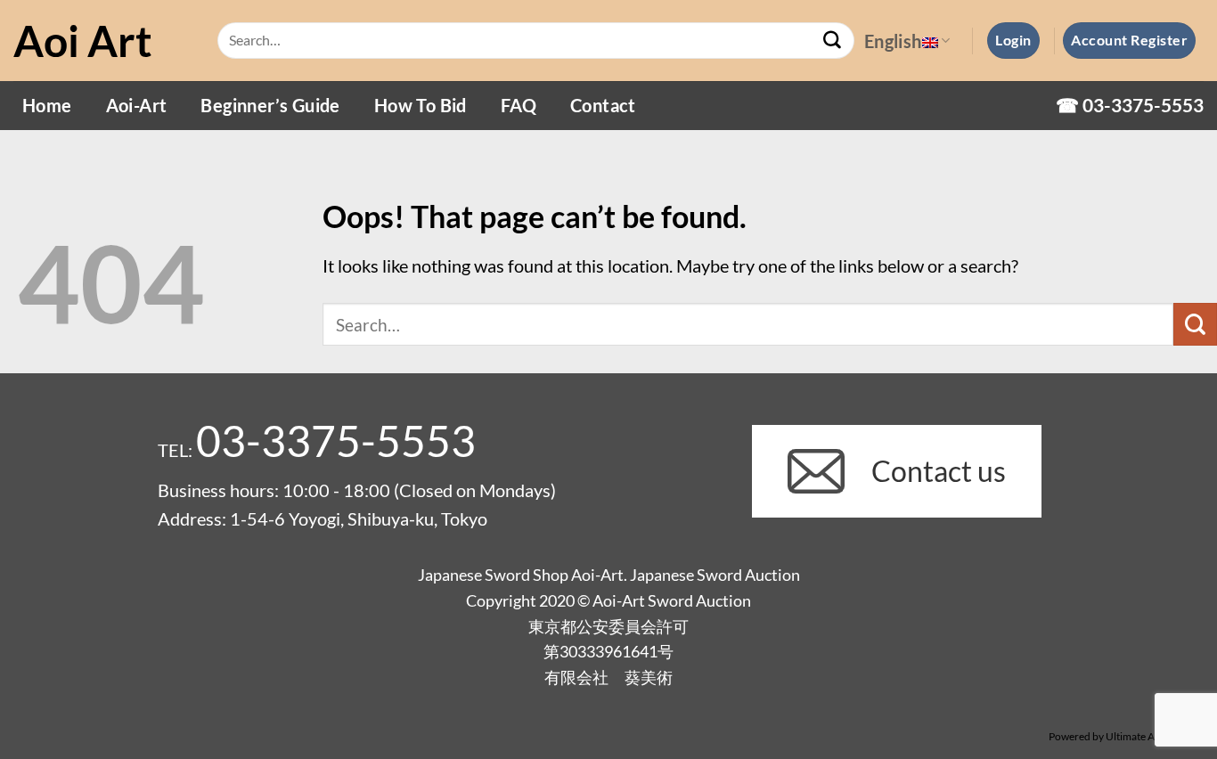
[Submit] (833, 41)
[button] (1013, 40)
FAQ (518, 105)
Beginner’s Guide (269, 105)
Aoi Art (82, 41)
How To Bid (420, 105)
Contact (603, 105)
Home (47, 105)
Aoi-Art (136, 105)
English (893, 41)
